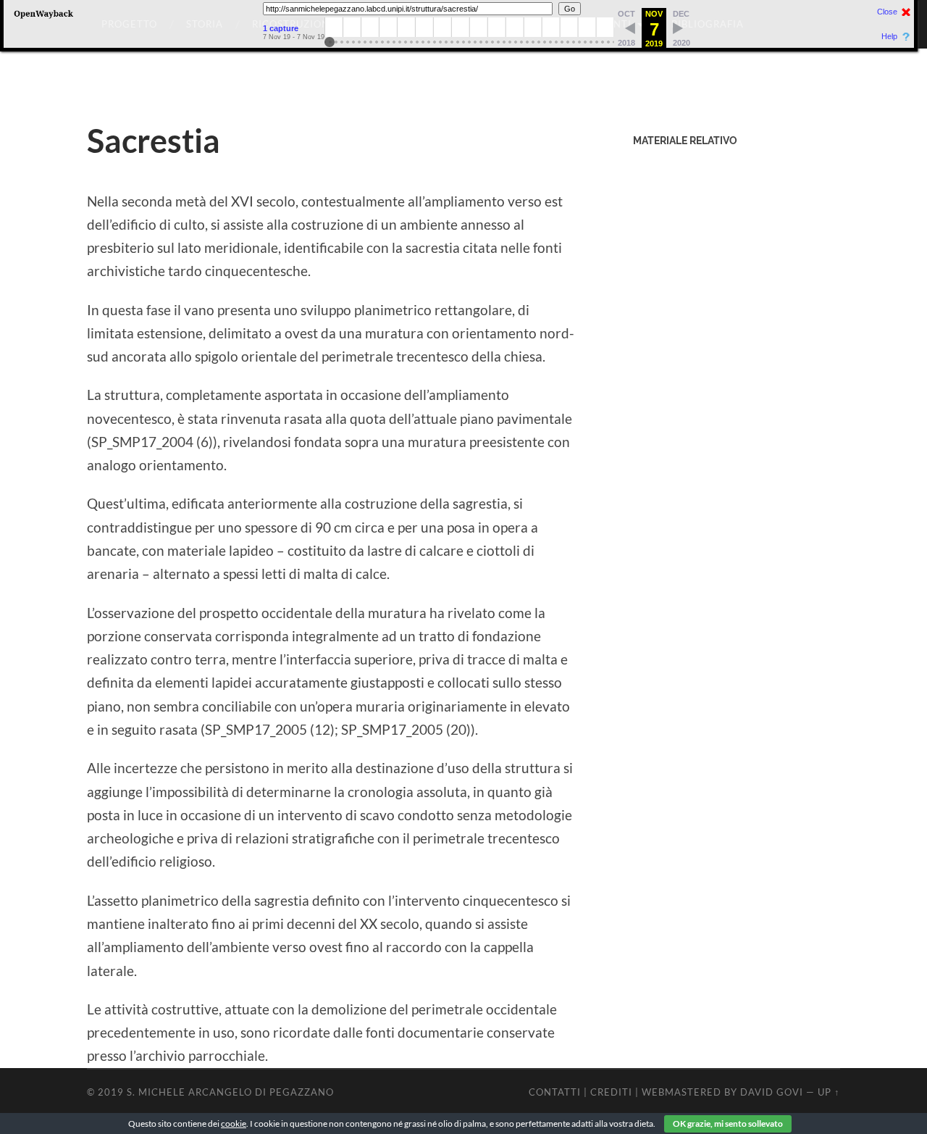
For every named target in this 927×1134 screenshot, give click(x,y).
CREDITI (611, 1092)
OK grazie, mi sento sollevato (728, 1123)
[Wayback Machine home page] (43, 18)
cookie (233, 1123)
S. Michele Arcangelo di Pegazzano (230, 1092)
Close (887, 12)
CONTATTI (555, 1092)
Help (889, 37)
